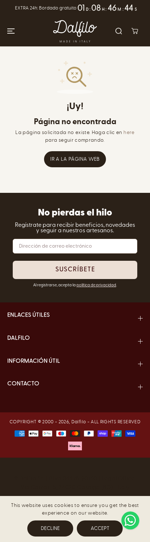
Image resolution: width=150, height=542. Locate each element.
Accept (100, 528)
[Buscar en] (119, 31)
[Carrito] (135, 31)
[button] (9, 31)
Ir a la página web (74, 159)
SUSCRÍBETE (75, 270)
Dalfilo (78, 421)
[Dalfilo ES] (75, 31)
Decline (50, 528)
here (128, 132)
